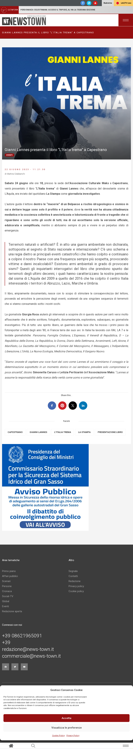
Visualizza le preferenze (66, 727)
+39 (6, 642)
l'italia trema (62, 432)
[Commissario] (66, 487)
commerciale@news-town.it (31, 656)
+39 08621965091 (22, 636)
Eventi (5, 606)
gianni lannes (38, 432)
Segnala (73, 571)
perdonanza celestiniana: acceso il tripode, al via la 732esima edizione (57, 10)
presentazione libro (110, 432)
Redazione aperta (12, 611)
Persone (7, 586)
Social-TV (7, 596)
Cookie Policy (58, 735)
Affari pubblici (10, 576)
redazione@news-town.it (28, 649)
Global (5, 601)
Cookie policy (76, 591)
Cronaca (7, 591)
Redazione (75, 581)
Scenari (6, 581)
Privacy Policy (72, 735)
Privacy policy (76, 586)
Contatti (73, 576)
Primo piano (9, 571)
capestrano (15, 432)
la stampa (84, 432)
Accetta (66, 718)
